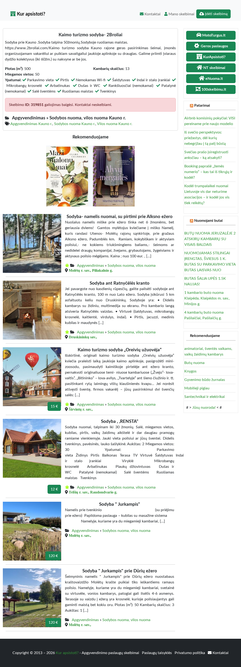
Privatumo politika (190, 653)
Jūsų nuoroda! (204, 407)
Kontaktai (152, 14)
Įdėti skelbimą (216, 14)
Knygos (190, 371)
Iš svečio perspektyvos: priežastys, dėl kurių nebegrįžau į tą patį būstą (205, 138)
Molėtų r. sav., (80, 535)
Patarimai (202, 105)
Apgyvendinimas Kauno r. (31, 124)
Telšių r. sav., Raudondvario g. (93, 492)
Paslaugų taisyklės (157, 653)
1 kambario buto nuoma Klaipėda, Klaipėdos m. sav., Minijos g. (207, 298)
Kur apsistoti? (30, 14)
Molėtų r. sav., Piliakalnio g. (91, 270)
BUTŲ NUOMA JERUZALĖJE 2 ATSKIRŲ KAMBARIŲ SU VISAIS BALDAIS (210, 239)
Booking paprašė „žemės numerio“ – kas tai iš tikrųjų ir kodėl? (208, 171)
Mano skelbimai (181, 14)
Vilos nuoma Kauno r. (114, 124)
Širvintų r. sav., (81, 409)
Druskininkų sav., (83, 337)
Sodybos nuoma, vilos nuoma (132, 265)
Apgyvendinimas (90, 265)
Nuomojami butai (208, 220)
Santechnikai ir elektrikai (204, 397)
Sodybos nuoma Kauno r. (74, 124)
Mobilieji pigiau (196, 388)
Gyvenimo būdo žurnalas (204, 380)
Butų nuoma (194, 363)
